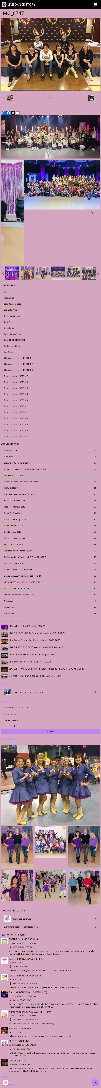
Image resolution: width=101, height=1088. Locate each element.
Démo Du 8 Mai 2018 (50, 457)
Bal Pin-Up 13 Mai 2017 (50, 507)
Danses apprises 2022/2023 (16, 344)
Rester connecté (11, 664)
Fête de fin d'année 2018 (50, 444)
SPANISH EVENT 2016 (50, 488)
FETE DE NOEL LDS (19, 984)
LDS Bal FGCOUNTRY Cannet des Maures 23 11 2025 (37, 576)
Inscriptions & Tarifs (12, 277)
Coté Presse (9, 265)
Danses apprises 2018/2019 (16, 368)
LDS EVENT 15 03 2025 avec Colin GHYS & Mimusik (36, 591)
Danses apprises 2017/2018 (16, 374)
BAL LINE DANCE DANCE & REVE (26, 902)
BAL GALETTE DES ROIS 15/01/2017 (50, 532)
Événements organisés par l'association (50, 870)
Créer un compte (7, 670)
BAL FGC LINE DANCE (20, 972)
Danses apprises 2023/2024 (16, 338)
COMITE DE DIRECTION (14, 283)
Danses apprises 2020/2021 (16, 356)
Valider (50, 675)
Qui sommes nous (12, 259)
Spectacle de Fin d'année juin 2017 (50, 494)
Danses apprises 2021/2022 (16, 350)
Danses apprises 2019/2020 (16, 362)
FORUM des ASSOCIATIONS (23, 883)
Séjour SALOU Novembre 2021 (50, 406)
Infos (6, 235)
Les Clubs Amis (10, 253)
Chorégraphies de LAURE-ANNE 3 (18, 314)
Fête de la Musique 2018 (50, 450)
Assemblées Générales (54, 862)
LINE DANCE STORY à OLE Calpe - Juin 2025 (32, 598)
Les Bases (8, 295)
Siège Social (9, 271)
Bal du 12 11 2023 (50, 394)
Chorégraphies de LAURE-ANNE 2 (18, 308)
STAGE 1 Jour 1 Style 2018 (50, 463)
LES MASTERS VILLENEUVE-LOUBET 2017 (50, 526)
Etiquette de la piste (12, 247)
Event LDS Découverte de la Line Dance (50, 425)
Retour (50, 98)
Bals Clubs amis (50, 551)
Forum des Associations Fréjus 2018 (50, 438)
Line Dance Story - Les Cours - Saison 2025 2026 (34, 583)
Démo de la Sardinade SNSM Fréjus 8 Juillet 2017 (50, 413)
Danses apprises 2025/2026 (16, 326)
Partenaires (9, 241)
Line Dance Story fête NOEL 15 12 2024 (30, 605)
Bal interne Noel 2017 (50, 469)
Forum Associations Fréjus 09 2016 (50, 538)
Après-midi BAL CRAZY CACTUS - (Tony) (30, 955)
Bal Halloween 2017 (50, 475)
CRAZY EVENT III (17, 1004)
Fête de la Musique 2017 (50, 482)
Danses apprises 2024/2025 (16, 332)
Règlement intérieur (12, 289)
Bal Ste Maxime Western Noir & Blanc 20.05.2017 (50, 501)
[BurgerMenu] (95, 4)
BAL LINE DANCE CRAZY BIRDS (25, 919)
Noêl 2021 (50, 400)
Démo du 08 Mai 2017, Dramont (50, 513)
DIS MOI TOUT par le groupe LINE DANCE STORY (35, 619)
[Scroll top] (95, 1083)
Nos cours (50, 544)
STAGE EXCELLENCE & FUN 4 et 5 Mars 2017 (50, 519)
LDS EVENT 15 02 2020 (50, 419)
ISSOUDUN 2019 (50, 431)
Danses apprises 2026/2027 (16, 320)
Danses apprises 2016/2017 (16, 380)
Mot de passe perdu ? (23, 670)
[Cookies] (6, 1083)
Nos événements (50, 557)
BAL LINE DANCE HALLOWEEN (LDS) (28, 936)
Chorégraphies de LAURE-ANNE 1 (18, 302)
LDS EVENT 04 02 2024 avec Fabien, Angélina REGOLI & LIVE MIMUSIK (46, 612)
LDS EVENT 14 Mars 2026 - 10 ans (27, 569)
